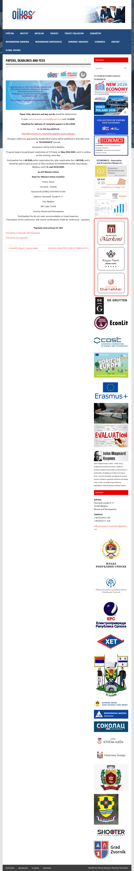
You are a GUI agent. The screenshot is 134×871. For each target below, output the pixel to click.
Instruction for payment (17, 237)
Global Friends (13, 50)
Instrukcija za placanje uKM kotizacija (23, 232)
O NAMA (35, 868)
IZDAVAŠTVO (95, 33)
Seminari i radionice (78, 41)
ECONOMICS (100, 41)
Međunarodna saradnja (17, 41)
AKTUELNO (39, 33)
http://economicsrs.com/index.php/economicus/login (48, 133)
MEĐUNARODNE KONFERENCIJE (48, 41)
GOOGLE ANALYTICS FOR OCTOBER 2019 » (68, 248)
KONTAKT (115, 41)
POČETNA (10, 33)
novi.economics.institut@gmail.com (44, 119)
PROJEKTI (54, 33)
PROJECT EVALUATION (74, 33)
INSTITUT (24, 33)
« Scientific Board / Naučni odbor (23, 248)
